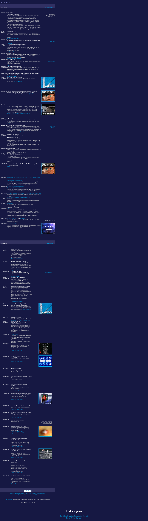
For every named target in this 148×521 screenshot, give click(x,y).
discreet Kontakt (27, 501)
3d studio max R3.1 (12, 218)
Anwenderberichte (15, 494)
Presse (38, 494)
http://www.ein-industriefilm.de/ (19, 433)
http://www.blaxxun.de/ (26, 132)
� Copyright (9, 499)
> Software (49, 243)
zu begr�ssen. (18, 81)
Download (52, 126)
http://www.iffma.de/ (12, 51)
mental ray (23, 218)
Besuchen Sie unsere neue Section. (20, 320)
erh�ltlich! (30, 94)
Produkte (25, 493)
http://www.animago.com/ (14, 58)
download (9, 43)
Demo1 (53, 127)
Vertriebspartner (25, 494)
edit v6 (8, 208)
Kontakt (43, 494)
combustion (10, 203)
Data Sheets (32, 493)
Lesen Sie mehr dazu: (17, 350)
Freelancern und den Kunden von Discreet (18, 197)
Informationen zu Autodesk (27, 496)
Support (33, 494)
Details (8, 124)
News (20, 493)
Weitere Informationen (49, 18)
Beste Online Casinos (74, 518)
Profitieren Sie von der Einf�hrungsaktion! (18, 113)
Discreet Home (14, 493)
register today (11, 65)
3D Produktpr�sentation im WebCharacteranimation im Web (15, 187)
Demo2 (53, 129)
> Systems (49, 7)
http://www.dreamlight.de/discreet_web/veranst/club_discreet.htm (24, 193)
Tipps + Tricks (14, 334)
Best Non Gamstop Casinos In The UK (74, 516)
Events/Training (41, 493)
